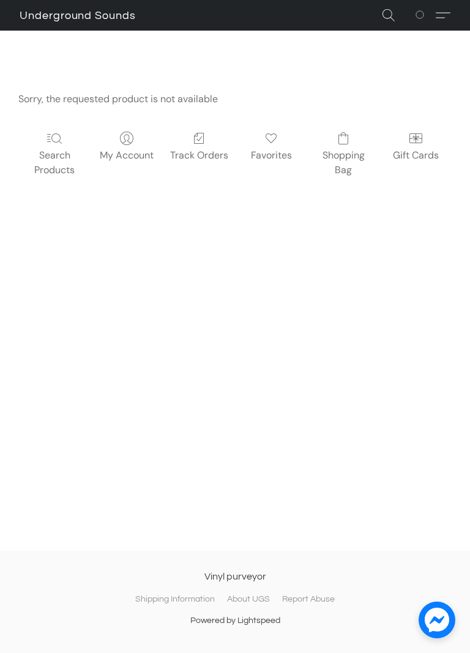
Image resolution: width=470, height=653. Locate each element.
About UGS (248, 599)
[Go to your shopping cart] (422, 15)
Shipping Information (175, 599)
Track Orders (199, 155)
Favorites (271, 155)
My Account (127, 155)
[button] (78, 16)
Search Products (54, 162)
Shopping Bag (344, 162)
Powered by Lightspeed (235, 620)
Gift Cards (416, 155)
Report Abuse (308, 599)
